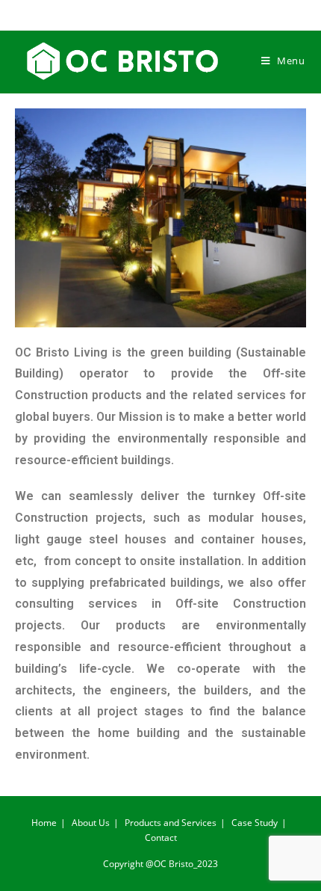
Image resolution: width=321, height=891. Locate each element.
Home (44, 822)
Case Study (254, 822)
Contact (161, 837)
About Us (91, 822)
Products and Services (170, 822)
